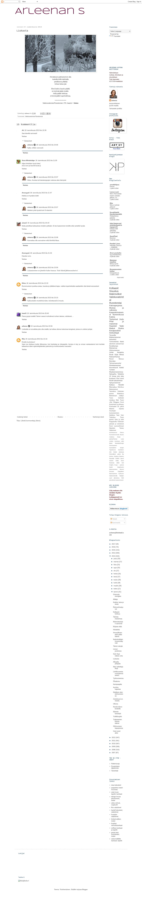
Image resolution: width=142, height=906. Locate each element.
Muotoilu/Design (119, 443)
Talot (117, 415)
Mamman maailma (113, 261)
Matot (110, 443)
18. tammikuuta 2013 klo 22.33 (37, 283)
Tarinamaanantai (115, 363)
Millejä (115, 599)
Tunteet (112, 370)
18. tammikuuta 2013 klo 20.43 (38, 223)
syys (115, 567)
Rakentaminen (113, 473)
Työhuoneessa (118, 678)
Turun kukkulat (116, 398)
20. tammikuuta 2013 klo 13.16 (36, 339)
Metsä (121, 354)
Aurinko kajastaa (117, 688)
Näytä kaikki (120, 277)
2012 (114, 737)
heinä (116, 574)
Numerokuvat (118, 315)
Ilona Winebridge (28, 160)
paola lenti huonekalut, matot (115, 834)
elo (115, 571)
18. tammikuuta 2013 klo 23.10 (47, 297)
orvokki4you (114, 185)
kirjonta (121, 409)
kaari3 (24, 313)
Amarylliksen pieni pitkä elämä (117, 634)
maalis (116, 586)
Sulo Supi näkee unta (118, 655)
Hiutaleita (116, 629)
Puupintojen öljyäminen (115, 767)
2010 (114, 743)
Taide (121, 326)
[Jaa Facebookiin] (47, 113)
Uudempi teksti (22, 417)
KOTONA (112, 81)
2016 (114, 547)
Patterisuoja (115, 763)
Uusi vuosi (120, 378)
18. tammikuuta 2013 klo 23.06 (47, 145)
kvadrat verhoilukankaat (116, 824)
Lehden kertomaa (114, 441)
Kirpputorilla (113, 421)
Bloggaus (116, 402)
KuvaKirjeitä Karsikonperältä (116, 213)
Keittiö (121, 367)
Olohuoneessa (114, 350)
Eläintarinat (113, 348)
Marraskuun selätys (116, 395)
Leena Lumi (114, 192)
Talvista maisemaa (117, 618)
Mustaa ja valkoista (116, 309)
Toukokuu (112, 417)
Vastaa (24, 136)
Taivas (121, 428)
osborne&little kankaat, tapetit (116, 840)
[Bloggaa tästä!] (43, 113)
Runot (111, 359)
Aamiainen (121, 449)
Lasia (122, 439)
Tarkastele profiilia (115, 108)
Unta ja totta (119, 419)
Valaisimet (112, 430)
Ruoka (121, 328)
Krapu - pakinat (119, 465)
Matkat (112, 328)
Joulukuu (111, 437)
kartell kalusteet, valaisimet (117, 811)
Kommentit (116, 523)
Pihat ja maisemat (116, 322)
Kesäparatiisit (115, 331)
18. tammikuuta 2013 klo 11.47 (41, 193)
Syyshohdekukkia (115, 255)
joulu (115, 558)
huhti (115, 583)
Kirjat (116, 354)
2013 (114, 556)
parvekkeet (112, 480)
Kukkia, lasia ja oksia (118, 603)
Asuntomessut (113, 432)
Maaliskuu (120, 393)
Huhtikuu (112, 415)
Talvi (122, 415)
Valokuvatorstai (48, 103)
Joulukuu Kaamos (119, 456)
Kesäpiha (120, 352)
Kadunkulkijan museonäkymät (118, 641)
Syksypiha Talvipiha (116, 374)
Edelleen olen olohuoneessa (118, 694)
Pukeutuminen (113, 445)
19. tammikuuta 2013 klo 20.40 (38, 313)
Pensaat (111, 471)
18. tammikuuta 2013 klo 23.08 (47, 237)
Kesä (122, 402)
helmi (116, 589)
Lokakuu (112, 400)
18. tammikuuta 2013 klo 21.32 (41, 253)
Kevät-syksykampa (115, 380)
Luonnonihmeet (119, 426)
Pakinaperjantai (115, 306)
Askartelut (112, 339)
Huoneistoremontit (114, 434)
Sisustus (113, 291)
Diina (24, 283)
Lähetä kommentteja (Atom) (30, 421)
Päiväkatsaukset (115, 365)
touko (116, 580)
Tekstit (114, 519)
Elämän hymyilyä (117, 712)
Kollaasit (113, 288)
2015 (114, 550)
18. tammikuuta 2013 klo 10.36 (35, 130)
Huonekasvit (113, 367)
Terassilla (112, 335)
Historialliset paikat (115, 454)
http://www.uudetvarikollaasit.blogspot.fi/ (116, 225)
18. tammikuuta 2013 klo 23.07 (47, 177)
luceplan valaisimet (114, 815)
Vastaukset (28, 141)
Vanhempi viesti (98, 417)
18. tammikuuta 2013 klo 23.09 (47, 267)
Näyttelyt (112, 428)
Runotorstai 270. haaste (63, 103)
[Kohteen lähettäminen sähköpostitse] (41, 113)
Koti (123, 462)
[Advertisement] (60, 399)
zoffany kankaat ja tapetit (116, 829)
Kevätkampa (113, 346)
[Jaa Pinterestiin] (50, 113)
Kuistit (110, 467)
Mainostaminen (113, 469)
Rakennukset (113, 389)
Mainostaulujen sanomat (118, 622)
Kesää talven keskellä (117, 708)
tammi (116, 592)
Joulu (121, 319)
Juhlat (111, 352)
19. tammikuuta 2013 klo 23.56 (41, 326)
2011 (113, 740)
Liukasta (116, 659)
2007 (114, 752)
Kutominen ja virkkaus (116, 404)
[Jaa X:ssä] (45, 113)
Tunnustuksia (114, 341)
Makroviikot (115, 294)
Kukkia (112, 317)
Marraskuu (113, 387)
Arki (110, 452)
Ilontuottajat (114, 333)
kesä (115, 577)
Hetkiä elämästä (118, 452)
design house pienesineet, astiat (116, 798)
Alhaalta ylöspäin (117, 663)
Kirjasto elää (117, 626)
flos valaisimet (116, 807)
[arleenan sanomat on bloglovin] (118, 510)
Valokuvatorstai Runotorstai (34, 116)
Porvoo (112, 186)
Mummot (112, 238)
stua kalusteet (116, 785)
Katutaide (111, 458)
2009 (114, 746)
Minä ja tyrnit (114, 264)
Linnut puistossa (117, 650)
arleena (30, 145)
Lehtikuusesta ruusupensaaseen (118, 673)
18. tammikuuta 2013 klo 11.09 (46, 160)
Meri (117, 400)
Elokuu (122, 432)
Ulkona (115, 704)
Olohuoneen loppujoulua (118, 727)
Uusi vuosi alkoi (116, 732)
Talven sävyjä (118, 646)
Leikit (122, 441)
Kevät (111, 354)
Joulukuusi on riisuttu (118, 700)
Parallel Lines (115, 243)
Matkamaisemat (114, 337)
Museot (122, 469)
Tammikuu (112, 391)
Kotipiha (111, 465)
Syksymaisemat (114, 383)
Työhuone (121, 473)
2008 (114, 749)
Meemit (111, 409)
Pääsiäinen (121, 471)
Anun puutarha (115, 253)
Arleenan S (50, 11)
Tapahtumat (112, 449)
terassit (121, 480)
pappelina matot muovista (117, 788)
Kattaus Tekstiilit (116, 385)
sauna (117, 480)
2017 (114, 544)
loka (115, 564)
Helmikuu (121, 387)
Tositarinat (113, 319)
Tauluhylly (114, 771)
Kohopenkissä (114, 273)
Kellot (117, 460)
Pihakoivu (116, 681)
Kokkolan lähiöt (114, 462)
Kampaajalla (117, 684)
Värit (122, 478)
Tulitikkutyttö (117, 716)
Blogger (85, 889)
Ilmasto (122, 434)
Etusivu (60, 417)
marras (116, 561)
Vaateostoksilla (113, 475)
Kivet (122, 460)
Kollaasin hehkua (116, 613)
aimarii (24, 223)
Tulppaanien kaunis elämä (117, 721)
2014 (114, 553)
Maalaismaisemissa (116, 372)
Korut (111, 426)
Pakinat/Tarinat (114, 357)
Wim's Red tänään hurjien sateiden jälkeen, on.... (115, 195)
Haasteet (113, 326)
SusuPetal (113, 236)
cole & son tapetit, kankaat (116, 793)
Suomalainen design (116, 447)
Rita (23, 339)
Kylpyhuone (120, 467)
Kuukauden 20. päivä (116, 406)
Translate (117, 36)
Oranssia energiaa (117, 595)
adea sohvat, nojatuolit (115, 804)
